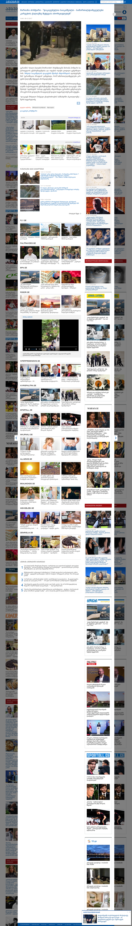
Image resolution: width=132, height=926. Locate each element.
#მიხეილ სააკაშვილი (39, 107)
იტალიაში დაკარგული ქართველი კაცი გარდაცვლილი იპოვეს (98, 73)
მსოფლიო (56, 2)
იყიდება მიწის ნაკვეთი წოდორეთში (74, 132)
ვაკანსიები (68, 924)
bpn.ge (23, 268)
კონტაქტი (60, 924)
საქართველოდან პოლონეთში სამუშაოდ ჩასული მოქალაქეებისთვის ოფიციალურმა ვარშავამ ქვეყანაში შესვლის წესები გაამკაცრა (98, 713)
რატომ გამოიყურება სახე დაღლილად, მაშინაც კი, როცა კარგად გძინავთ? (96, 288)
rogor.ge (24, 292)
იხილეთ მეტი (74, 213)
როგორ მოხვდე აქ (74, 117)
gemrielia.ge (26, 533)
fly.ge (23, 220)
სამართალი (48, 2)
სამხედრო (63, 2)
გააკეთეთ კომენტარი (28, 111)
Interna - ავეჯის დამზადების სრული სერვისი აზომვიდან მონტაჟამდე (42, 157)
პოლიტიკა (31, 2)
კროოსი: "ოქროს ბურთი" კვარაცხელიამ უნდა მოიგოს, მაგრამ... (96, 803)
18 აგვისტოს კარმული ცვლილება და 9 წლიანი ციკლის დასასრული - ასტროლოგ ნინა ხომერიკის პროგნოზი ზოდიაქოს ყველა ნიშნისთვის (98, 252)
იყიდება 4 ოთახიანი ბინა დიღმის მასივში (27, 132)
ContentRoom (76, 142)
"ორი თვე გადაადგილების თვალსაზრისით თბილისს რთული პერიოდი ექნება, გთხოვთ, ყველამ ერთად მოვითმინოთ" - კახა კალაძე (98, 129)
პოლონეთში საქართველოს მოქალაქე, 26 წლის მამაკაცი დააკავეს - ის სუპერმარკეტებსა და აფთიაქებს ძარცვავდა (113, 918)
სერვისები (52, 924)
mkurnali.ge (26, 435)
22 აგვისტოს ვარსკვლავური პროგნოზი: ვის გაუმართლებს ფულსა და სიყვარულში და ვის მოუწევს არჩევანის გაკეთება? (97, 191)
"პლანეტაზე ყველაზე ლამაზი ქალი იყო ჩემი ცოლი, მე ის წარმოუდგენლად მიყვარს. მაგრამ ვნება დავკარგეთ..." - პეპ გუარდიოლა (50, 584)
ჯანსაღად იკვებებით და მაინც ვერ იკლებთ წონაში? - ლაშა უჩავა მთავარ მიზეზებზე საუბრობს (27, 157)
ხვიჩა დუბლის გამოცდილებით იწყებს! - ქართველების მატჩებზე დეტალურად (97, 828)
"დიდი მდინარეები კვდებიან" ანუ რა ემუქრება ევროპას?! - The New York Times (97, 319)
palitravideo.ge (28, 243)
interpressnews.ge (30, 361)
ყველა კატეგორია (88, 2)
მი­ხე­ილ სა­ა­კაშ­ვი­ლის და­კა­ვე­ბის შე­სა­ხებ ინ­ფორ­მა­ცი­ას (48, 73)
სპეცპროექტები (24, 924)
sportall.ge (26, 410)
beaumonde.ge (27, 484)
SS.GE (23, 117)
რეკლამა (44, 924)
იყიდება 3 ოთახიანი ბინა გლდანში (43, 132)
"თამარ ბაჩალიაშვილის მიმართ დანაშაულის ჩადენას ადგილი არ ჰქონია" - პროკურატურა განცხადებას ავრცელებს (98, 47)
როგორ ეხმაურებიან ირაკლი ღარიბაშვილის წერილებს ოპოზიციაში (96, 686)
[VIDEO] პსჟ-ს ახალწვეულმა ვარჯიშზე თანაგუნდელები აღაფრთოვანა (96, 778)
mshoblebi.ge (27, 508)
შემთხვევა (78, 2)
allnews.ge (26, 459)
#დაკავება (50, 107)
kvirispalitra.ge (28, 386)
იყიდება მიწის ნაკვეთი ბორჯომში (57, 132)
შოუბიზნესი (71, 2)
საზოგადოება (39, 2)
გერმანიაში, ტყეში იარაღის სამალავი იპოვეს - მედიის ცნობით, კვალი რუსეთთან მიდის (98, 532)
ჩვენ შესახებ (35, 924)
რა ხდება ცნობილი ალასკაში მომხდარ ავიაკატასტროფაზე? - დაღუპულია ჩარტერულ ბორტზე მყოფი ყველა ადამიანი (59, 189)
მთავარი (24, 2)
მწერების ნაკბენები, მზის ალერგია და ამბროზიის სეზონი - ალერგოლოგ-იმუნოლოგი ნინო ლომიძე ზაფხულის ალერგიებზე (58, 157)
